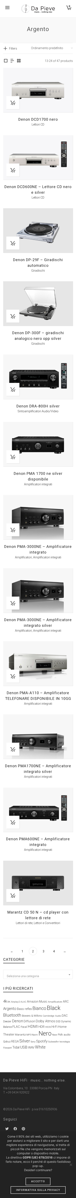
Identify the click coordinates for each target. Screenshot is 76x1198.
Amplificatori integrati (38, 484)
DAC (65, 1015)
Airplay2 (15, 1001)
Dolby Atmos (45, 1021)
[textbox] (38, 976)
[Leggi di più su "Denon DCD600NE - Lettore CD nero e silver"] (12, 170)
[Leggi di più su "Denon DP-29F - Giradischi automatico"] (12, 243)
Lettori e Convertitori (47, 923)
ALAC (23, 1001)
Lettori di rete (24, 923)
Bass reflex (24, 1009)
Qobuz (7, 1041)
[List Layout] (12, 61)
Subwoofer (53, 1041)
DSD (58, 1021)
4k (5, 1001)
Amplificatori (23, 557)
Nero (45, 1033)
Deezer (7, 1021)
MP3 (28, 1034)
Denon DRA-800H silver (38, 406)
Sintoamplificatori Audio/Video (38, 411)
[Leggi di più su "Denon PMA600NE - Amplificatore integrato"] (12, 822)
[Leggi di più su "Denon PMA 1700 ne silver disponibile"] (12, 456)
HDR (41, 1027)
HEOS (48, 1027)
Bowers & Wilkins (32, 1015)
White (40, 1047)
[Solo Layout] (5, 61)
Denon (17, 1021)
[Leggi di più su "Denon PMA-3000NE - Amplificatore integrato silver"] (12, 603)
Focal (24, 1026)
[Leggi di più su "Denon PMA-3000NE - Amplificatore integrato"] (12, 529)
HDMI (33, 1026)
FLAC (16, 1027)
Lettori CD (38, 124)
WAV (31, 1047)
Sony (33, 1041)
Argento (9, 1009)
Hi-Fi (54, 1027)
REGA (15, 1041)
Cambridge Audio (52, 1015)
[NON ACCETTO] (71, 1165)
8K (9, 1001)
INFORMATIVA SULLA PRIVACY (38, 1190)
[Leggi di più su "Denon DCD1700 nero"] (12, 102)
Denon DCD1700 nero (38, 119)
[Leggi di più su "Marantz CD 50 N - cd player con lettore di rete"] (12, 895)
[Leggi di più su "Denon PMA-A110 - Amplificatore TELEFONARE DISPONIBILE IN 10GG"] (12, 676)
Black (53, 1008)
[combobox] (38, 974)
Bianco (39, 1008)
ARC (66, 1001)
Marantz (20, 1034)
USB (23, 1047)
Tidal (15, 1047)
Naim (35, 1034)
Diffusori (29, 1021)
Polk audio (64, 1034)
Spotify (42, 1041)
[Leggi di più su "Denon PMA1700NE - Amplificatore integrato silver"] (12, 749)
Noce (54, 1034)
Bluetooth (12, 1015)
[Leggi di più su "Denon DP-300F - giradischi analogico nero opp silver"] (12, 316)
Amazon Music (37, 1001)
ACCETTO (38, 1181)
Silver (24, 1041)
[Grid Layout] (18, 61)
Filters (13, 48)
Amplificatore (55, 1001)
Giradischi (38, 270)
